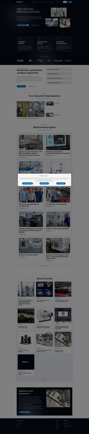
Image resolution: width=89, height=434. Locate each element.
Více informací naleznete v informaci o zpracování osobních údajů (44, 180)
